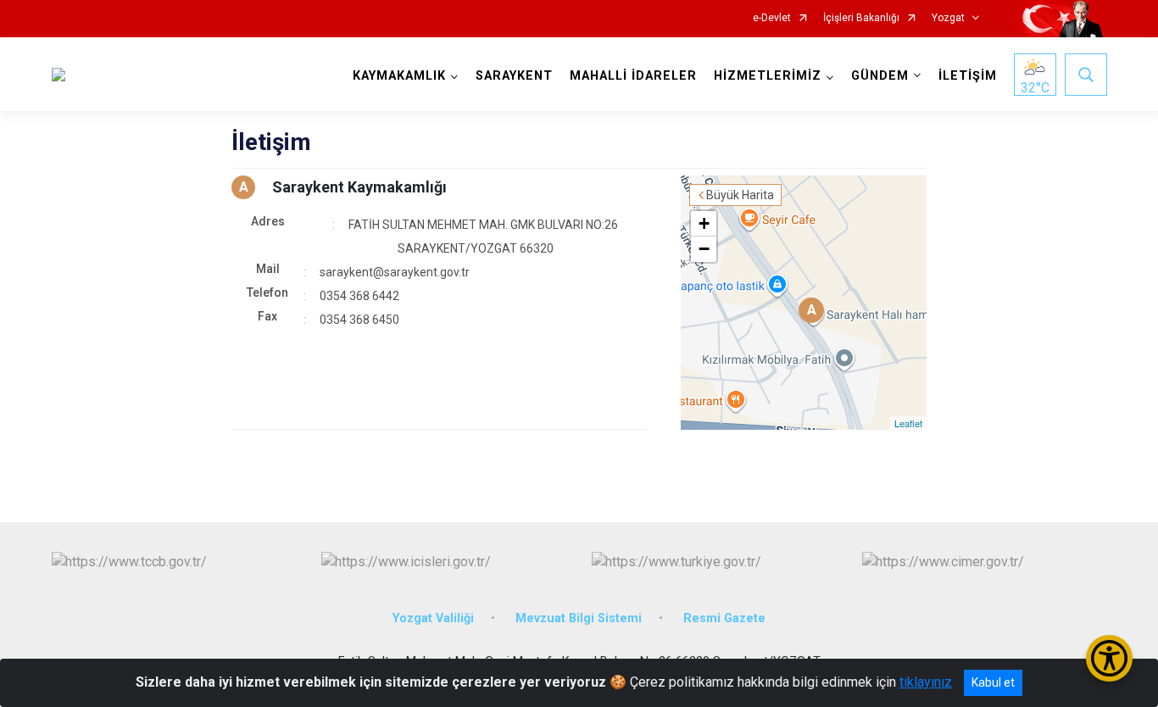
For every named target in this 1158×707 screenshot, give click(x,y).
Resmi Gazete (724, 618)
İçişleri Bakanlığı (861, 18)
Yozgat (948, 18)
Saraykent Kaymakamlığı (359, 187)
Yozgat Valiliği (433, 618)
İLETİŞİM (967, 76)
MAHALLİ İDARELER (633, 76)
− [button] (704, 248)
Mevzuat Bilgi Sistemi (578, 618)
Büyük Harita (740, 195)
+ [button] (704, 223)
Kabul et (993, 682)
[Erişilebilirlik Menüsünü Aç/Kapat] (1109, 658)
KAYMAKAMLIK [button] (399, 76)
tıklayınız (925, 682)
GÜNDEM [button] (880, 76)
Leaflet (908, 423)
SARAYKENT (514, 76)
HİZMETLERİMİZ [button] (767, 76)
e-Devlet (772, 18)
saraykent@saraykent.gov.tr (395, 272)
